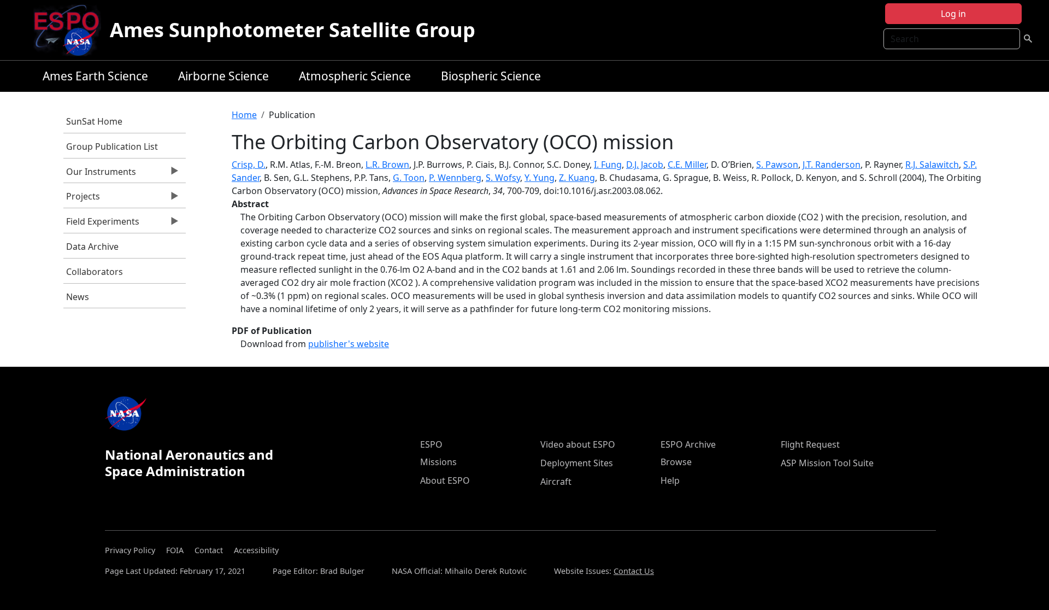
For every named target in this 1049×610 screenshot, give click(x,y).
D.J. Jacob (644, 165)
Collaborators (94, 272)
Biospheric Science (491, 76)
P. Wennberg (455, 178)
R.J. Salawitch (932, 165)
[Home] (71, 30)
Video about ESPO (577, 444)
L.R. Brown (387, 165)
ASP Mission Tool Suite (827, 463)
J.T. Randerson (832, 165)
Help (670, 480)
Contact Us (634, 571)
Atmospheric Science (355, 76)
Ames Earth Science (95, 76)
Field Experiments (101, 224)
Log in (953, 14)
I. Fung (608, 165)
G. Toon (409, 178)
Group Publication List (112, 146)
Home (244, 115)
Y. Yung (539, 178)
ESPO (431, 444)
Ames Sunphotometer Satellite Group (292, 29)
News (77, 297)
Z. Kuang (577, 178)
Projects (81, 199)
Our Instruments (99, 174)
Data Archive (92, 247)
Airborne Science (223, 76)
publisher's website (348, 344)
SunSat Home (94, 121)
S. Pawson (777, 165)
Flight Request (810, 444)
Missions (438, 462)
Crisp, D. (249, 165)
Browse (676, 462)
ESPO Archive (688, 444)
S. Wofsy (503, 178)
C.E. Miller (687, 165)
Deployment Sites (576, 463)
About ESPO (445, 480)
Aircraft (555, 482)
